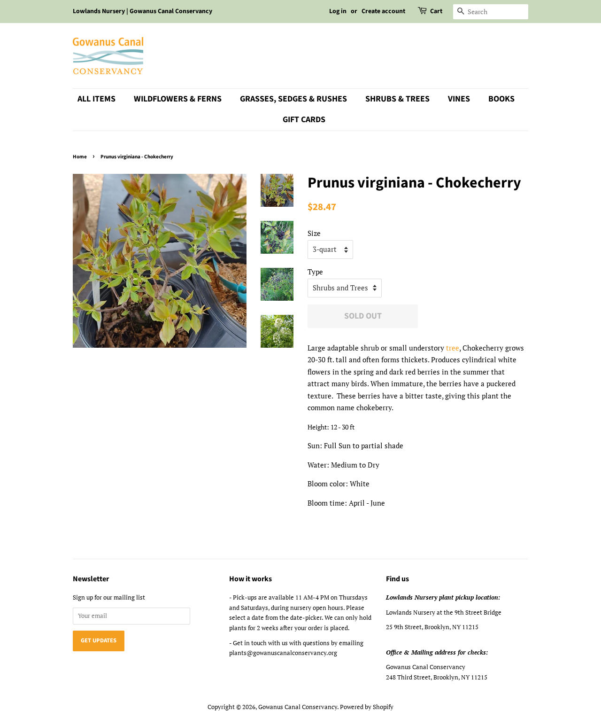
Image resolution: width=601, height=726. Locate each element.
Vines (459, 99)
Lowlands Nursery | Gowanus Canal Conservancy (142, 11)
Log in (338, 11)
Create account (383, 11)
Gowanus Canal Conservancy (297, 707)
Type (315, 271)
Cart (436, 11)
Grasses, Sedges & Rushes (293, 99)
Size (314, 233)
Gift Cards (304, 119)
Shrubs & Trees (397, 99)
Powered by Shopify (366, 707)
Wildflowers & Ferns (178, 99)
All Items (96, 99)
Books (501, 99)
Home (80, 157)
